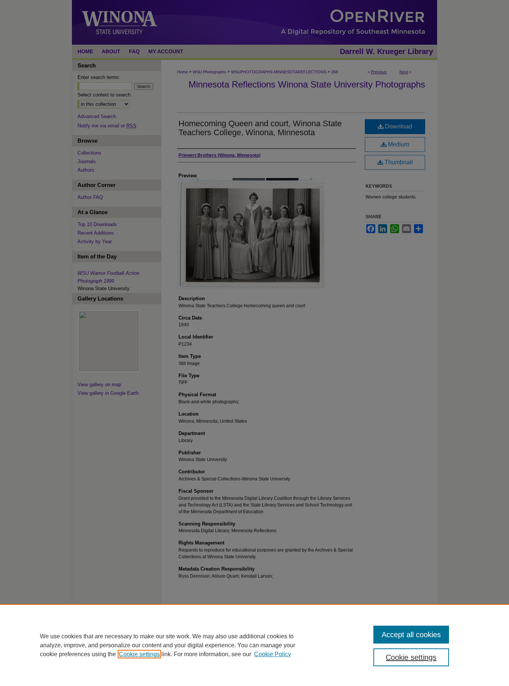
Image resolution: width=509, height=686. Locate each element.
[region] (254, 645)
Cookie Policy (272, 654)
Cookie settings (139, 654)
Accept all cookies (411, 635)
